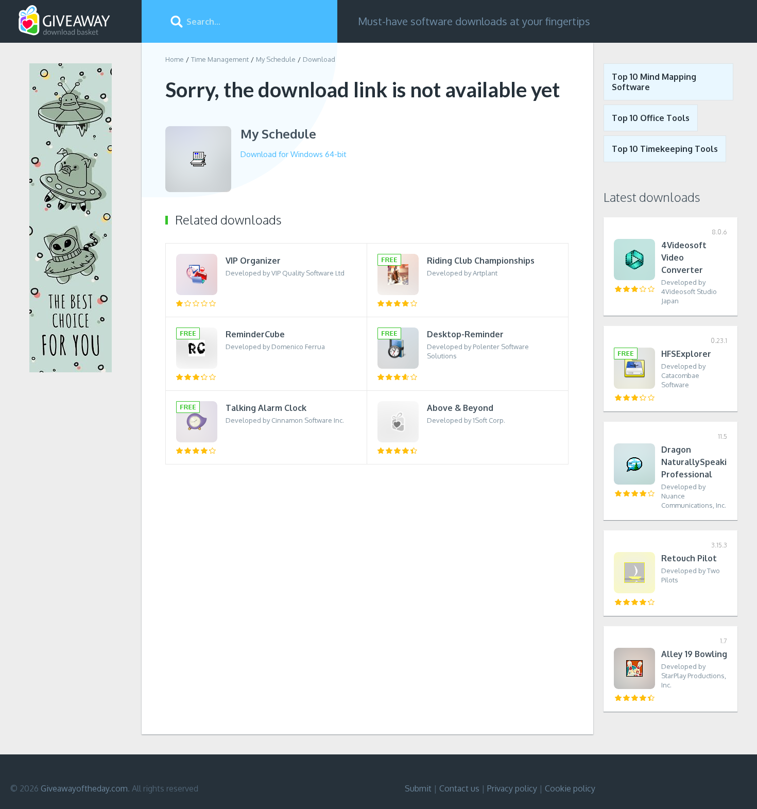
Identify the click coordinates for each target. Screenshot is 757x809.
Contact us (459, 788)
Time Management (220, 59)
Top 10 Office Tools (651, 118)
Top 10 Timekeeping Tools (665, 149)
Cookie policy (570, 788)
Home (174, 59)
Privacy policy (512, 788)
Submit (418, 788)
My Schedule (276, 59)
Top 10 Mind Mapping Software (654, 82)
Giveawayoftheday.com (84, 788)
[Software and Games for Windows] (64, 20)
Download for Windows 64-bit (293, 154)
